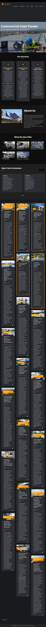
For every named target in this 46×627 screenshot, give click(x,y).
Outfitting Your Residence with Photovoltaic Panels (38, 215)
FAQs (27, 6)
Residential (15, 6)
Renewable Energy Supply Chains (37, 435)
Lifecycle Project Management (36, 493)
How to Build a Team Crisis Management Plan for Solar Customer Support (22, 309)
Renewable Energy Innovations (7, 392)
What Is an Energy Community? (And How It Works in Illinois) (8, 339)
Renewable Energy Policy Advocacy (22, 487)
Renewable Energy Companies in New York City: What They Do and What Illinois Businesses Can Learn (8, 274)
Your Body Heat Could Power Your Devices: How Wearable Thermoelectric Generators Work (38, 385)
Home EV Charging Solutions (8, 145)
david (6, 220)
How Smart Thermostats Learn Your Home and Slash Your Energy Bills (8, 462)
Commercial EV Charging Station (9, 156)
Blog (36, 6)
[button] (22, 49)
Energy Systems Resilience (6, 517)
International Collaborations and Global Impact (36, 558)
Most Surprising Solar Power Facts (23, 265)
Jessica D (27, 176)
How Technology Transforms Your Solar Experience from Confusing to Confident (23, 370)
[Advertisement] (23, 15)
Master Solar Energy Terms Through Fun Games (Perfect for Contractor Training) (22, 216)
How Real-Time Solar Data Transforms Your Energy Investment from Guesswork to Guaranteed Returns (38, 502)
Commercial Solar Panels (23, 68)
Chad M (5, 176)
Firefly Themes (32, 625)
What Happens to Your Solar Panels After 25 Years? (37, 441)
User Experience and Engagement (21, 423)
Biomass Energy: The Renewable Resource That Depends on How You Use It (8, 399)
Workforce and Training (23, 207)
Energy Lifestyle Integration (36, 376)
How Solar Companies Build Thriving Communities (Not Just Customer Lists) (23, 431)
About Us (32, 6)
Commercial (22, 6)
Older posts (5, 619)
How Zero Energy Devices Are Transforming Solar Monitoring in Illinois (23, 556)
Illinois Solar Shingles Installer (37, 68)
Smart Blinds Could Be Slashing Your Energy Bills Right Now (7, 214)
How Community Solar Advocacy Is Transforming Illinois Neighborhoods (23, 494)
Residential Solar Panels (8, 68)
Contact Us (41, 6)
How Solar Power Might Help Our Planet (37, 265)
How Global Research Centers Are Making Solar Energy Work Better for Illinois (38, 567)
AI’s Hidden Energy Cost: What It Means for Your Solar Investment (7, 524)
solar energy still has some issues (22, 274)
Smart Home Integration (8, 207)
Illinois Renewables (21, 625)
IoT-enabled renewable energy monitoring (22, 577)
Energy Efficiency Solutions (7, 206)
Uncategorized (21, 301)
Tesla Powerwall (23, 147)
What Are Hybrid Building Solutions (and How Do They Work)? (38, 321)
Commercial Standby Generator (23, 155)
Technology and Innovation (21, 206)
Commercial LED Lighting (37, 146)
